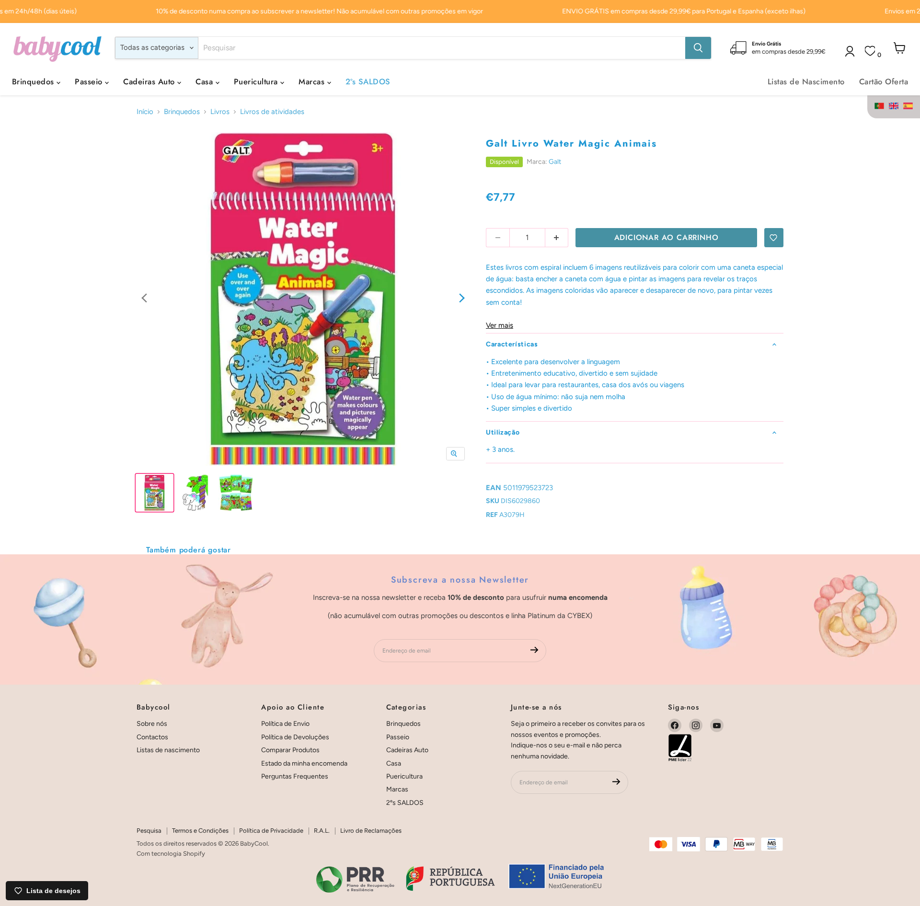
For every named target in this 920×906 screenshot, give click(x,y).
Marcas (313, 81)
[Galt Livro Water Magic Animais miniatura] (154, 493)
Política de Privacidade (271, 830)
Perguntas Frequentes (294, 776)
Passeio (90, 81)
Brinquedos (34, 81)
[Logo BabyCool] (57, 48)
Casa (205, 81)
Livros (220, 112)
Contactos (152, 737)
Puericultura (257, 81)
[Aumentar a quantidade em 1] (557, 237)
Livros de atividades (272, 112)
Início (145, 112)
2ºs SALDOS (368, 81)
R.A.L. (322, 830)
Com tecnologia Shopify (171, 853)
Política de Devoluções (295, 737)
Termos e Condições (200, 830)
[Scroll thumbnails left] (144, 298)
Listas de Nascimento (806, 81)
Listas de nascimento (168, 750)
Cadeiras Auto (150, 81)
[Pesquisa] (698, 48)
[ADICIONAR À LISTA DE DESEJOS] (773, 237)
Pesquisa (149, 830)
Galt (555, 162)
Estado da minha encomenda (304, 763)
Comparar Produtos (290, 750)
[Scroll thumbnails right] (462, 298)
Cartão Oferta (883, 81)
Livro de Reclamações (371, 830)
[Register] (534, 650)
